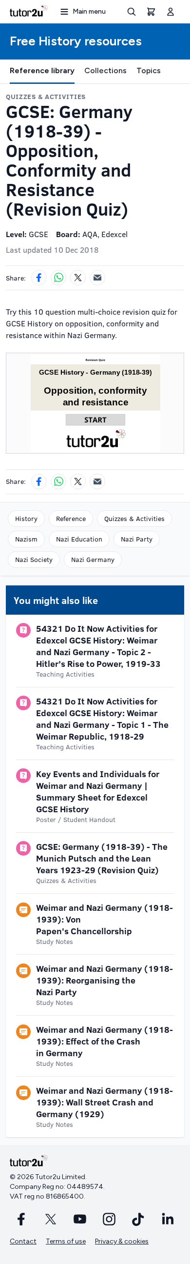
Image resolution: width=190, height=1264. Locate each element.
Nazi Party (136, 538)
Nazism (26, 538)
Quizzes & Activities (134, 518)
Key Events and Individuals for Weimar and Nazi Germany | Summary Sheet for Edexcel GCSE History (97, 791)
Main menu (89, 11)
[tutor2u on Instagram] (109, 1219)
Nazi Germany (92, 559)
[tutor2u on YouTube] (80, 1219)
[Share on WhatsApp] (58, 277)
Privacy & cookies (122, 1241)
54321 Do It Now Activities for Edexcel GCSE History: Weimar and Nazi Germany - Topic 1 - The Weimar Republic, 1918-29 (102, 718)
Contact (23, 1241)
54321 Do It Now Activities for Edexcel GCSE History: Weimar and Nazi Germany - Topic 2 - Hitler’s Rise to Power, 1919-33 (98, 645)
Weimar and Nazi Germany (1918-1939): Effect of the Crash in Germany (104, 1041)
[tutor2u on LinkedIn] (167, 1219)
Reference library (42, 70)
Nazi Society (34, 559)
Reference (71, 518)
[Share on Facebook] (39, 277)
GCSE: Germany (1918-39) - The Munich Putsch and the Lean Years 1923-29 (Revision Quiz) (102, 858)
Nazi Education (79, 538)
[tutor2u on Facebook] (21, 1219)
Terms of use (66, 1241)
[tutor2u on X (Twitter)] (50, 1219)
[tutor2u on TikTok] (138, 1219)
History (26, 518)
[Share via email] (97, 277)
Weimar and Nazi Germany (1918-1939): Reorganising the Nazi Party (104, 980)
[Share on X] (78, 277)
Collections (105, 70)
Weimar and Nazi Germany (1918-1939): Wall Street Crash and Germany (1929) (104, 1102)
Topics (148, 70)
